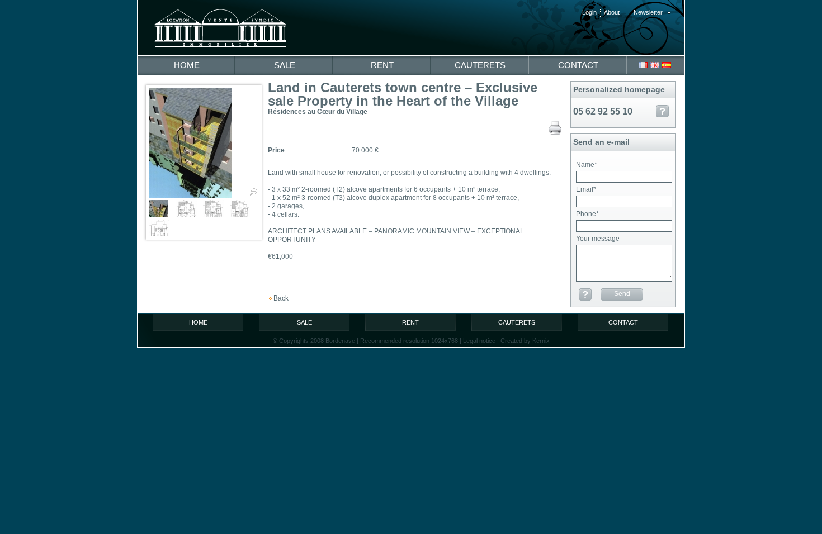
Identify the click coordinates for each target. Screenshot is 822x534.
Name (586, 164)
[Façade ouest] (204, 143)
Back (281, 298)
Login (589, 12)
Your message (598, 238)
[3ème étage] (162, 228)
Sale (284, 65)
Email (586, 189)
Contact (578, 65)
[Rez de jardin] (189, 208)
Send (622, 294)
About (612, 12)
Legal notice (479, 340)
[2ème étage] (242, 208)
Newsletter (648, 12)
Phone (587, 214)
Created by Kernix (525, 340)
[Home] (226, 25)
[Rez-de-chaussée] (215, 208)
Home (187, 65)
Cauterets (480, 65)
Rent (382, 65)
